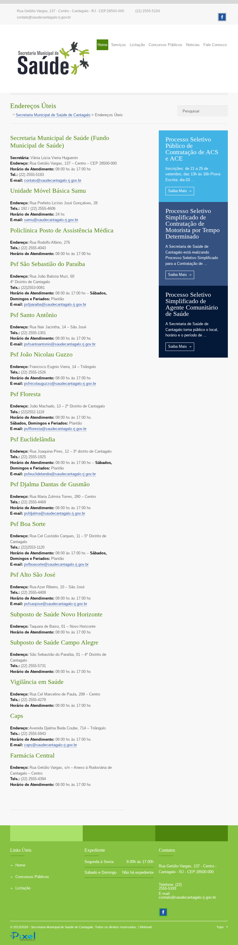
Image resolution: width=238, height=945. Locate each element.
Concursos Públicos (165, 45)
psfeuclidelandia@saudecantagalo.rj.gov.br (60, 474)
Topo (220, 927)
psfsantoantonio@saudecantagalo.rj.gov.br (59, 344)
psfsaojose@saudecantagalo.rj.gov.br (55, 604)
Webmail (146, 927)
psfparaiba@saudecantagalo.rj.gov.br (55, 304)
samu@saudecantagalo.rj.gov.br (51, 220)
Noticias (193, 45)
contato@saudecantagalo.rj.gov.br (44, 17)
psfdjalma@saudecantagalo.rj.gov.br (54, 513)
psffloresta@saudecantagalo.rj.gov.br (55, 429)
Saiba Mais (177, 191)
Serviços (118, 45)
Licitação (137, 45)
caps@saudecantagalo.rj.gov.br (50, 745)
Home (102, 45)
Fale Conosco (215, 45)
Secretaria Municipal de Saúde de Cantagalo (62, 927)
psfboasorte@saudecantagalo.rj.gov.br (56, 564)
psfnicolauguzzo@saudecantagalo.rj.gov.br (60, 383)
